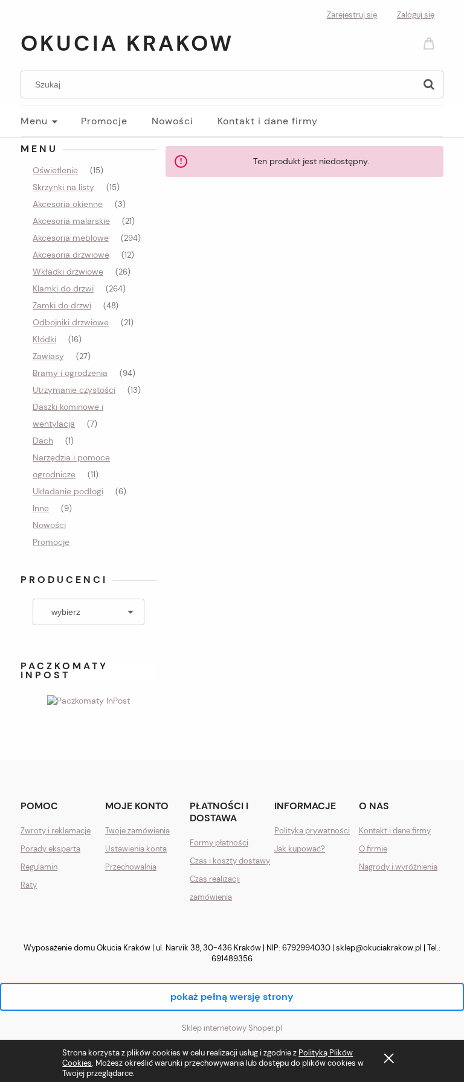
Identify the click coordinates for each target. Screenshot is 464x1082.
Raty (29, 885)
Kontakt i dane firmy (395, 831)
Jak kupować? (299, 849)
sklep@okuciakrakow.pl (379, 948)
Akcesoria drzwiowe (71, 254)
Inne (41, 508)
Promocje (51, 541)
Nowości (49, 525)
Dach (43, 440)
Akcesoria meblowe (71, 237)
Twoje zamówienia (137, 831)
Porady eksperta (50, 849)
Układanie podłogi (68, 491)
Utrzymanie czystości (74, 389)
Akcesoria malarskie (71, 220)
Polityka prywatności (312, 831)
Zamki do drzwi (62, 305)
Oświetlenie (55, 170)
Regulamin (39, 867)
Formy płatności (219, 843)
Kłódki (44, 339)
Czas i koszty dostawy (230, 861)
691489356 (232, 958)
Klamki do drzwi (63, 288)
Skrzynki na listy (63, 187)
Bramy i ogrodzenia (70, 373)
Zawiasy (48, 356)
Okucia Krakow (127, 43)
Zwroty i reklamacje (56, 831)
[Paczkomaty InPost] (88, 699)
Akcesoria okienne (68, 204)
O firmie (373, 849)
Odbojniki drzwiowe (71, 322)
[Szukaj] (429, 84)
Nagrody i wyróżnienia (398, 867)
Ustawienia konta (136, 849)
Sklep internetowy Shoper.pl (232, 1028)
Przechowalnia (130, 867)
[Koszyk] (430, 42)
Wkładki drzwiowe (68, 271)
